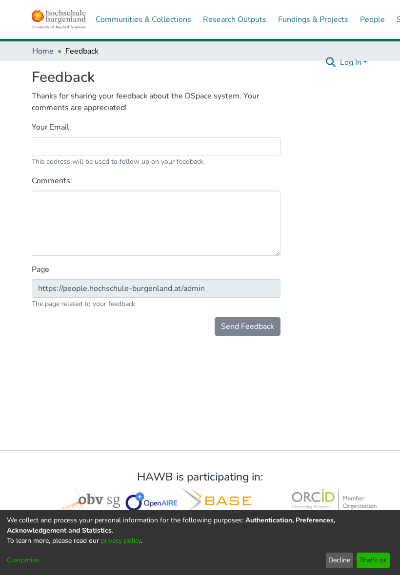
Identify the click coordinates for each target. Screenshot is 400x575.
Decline (339, 560)
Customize (23, 560)
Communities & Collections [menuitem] (143, 19)
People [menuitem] (372, 19)
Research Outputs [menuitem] (234, 19)
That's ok (373, 560)
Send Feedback (247, 326)
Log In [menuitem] (350, 62)
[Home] (59, 19)
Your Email (51, 127)
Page (41, 269)
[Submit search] (331, 62)
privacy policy (121, 540)
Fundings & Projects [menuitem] (313, 19)
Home (43, 51)
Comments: (53, 180)
